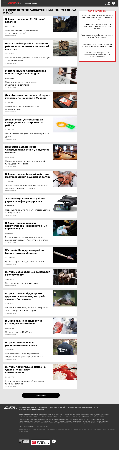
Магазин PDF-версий (57, 407)
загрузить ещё (41, 395)
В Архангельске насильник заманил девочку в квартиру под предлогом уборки (97, 17)
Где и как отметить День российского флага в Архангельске (97, 36)
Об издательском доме (27, 407)
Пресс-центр (43, 407)
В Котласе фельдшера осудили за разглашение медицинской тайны (97, 45)
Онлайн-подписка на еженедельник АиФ (83, 407)
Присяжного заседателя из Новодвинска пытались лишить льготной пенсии (97, 55)
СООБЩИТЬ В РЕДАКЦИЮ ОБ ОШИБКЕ (31, 410)
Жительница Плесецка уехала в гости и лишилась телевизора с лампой (97, 27)
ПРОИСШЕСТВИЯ (10, 36)
